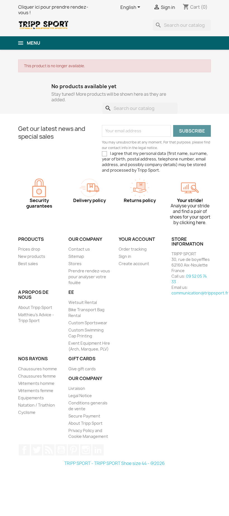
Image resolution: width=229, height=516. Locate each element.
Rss (48, 449)
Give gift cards (82, 368)
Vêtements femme (35, 390)
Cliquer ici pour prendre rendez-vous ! (53, 10)
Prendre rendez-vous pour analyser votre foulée (89, 276)
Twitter (36, 449)
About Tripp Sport (35, 307)
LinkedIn (98, 449)
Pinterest (73, 449)
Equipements (31, 397)
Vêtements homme (36, 383)
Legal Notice (80, 395)
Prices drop (29, 249)
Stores (75, 263)
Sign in (125, 256)
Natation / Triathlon (36, 405)
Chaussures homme (37, 368)
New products (31, 256)
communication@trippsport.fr (199, 293)
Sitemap (76, 256)
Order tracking (133, 249)
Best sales (28, 263)
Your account (137, 239)
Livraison (76, 388)
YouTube (61, 449)
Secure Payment (84, 416)
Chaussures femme (37, 376)
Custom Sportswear (87, 322)
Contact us (79, 249)
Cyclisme (26, 412)
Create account (134, 263)
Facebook (24, 449)
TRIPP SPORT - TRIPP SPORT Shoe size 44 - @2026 (114, 463)
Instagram (85, 449)
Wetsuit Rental (82, 302)
